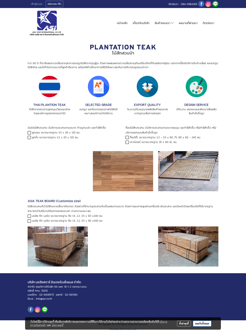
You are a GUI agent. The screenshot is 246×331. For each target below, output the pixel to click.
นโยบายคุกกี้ (57, 325)
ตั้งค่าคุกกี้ (184, 323)
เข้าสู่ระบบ (36, 4)
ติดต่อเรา (208, 23)
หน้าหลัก (122, 23)
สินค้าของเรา (163, 23)
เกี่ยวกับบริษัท (141, 23)
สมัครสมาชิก (54, 4)
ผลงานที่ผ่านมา (188, 23)
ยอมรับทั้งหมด (202, 323)
